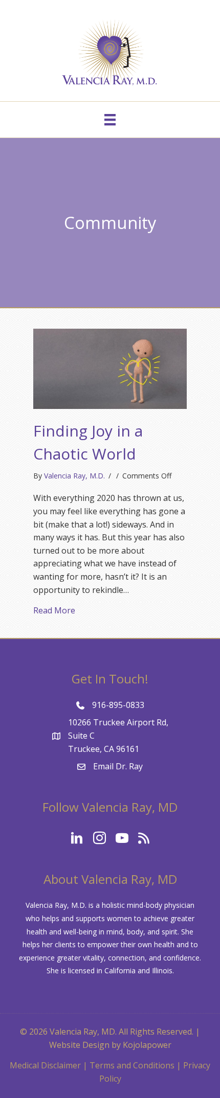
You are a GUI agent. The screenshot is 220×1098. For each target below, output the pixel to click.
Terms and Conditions (132, 1065)
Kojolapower (147, 1044)
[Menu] (110, 119)
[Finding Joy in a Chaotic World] (110, 368)
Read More (54, 610)
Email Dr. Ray (118, 766)
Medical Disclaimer (45, 1065)
